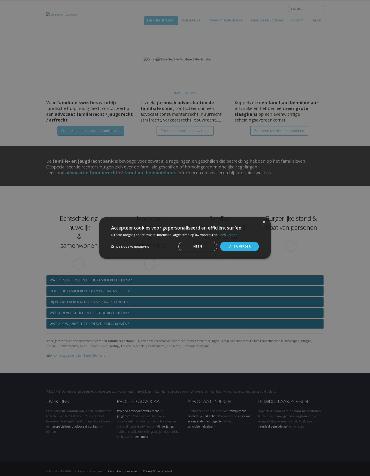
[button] (130, 246)
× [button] (263, 222)
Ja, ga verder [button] (239, 246)
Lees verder (228, 235)
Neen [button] (197, 246)
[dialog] (185, 238)
